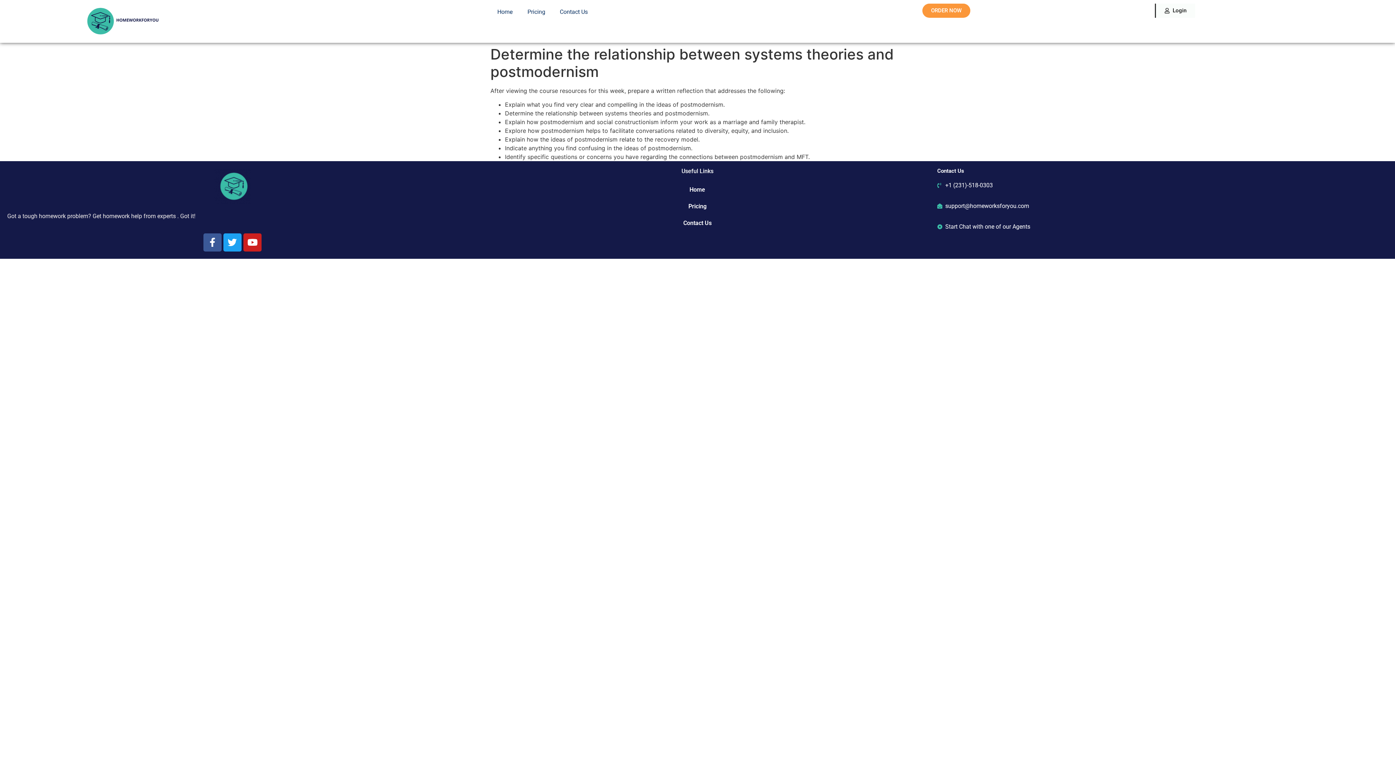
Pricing (536, 12)
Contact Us (574, 12)
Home (505, 12)
